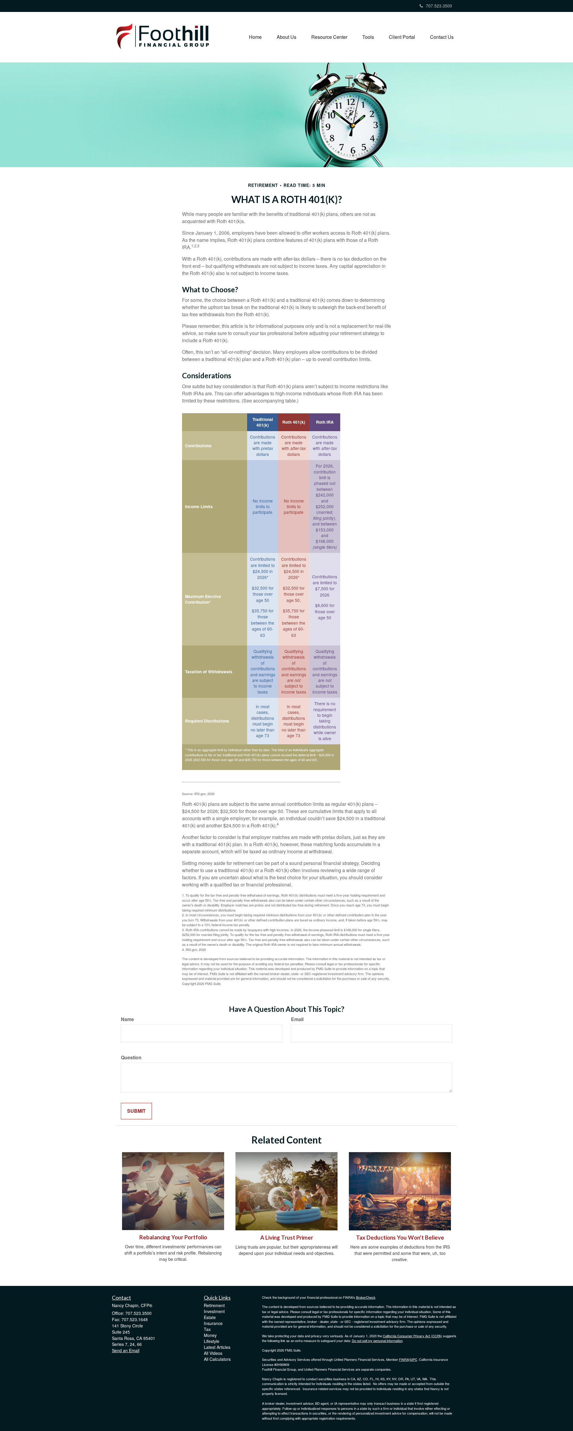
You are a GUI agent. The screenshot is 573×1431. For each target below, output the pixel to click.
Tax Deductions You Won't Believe (400, 1237)
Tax (207, 1329)
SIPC (413, 1359)
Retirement (214, 1305)
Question (131, 1057)
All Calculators (217, 1359)
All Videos (213, 1353)
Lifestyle (211, 1341)
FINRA (404, 1359)
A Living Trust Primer (286, 1237)
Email (297, 1019)
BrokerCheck (365, 1297)
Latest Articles (217, 1347)
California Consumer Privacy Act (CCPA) (412, 1335)
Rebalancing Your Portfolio (173, 1237)
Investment (214, 1311)
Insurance (213, 1323)
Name (127, 1019)
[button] (286, 37)
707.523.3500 (439, 6)
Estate (210, 1317)
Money (210, 1335)
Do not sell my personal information (377, 1340)
